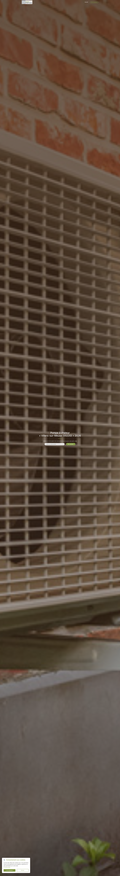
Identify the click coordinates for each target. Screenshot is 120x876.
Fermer (22, 870)
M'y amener (71, 444)
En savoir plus (7, 867)
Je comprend (9, 870)
